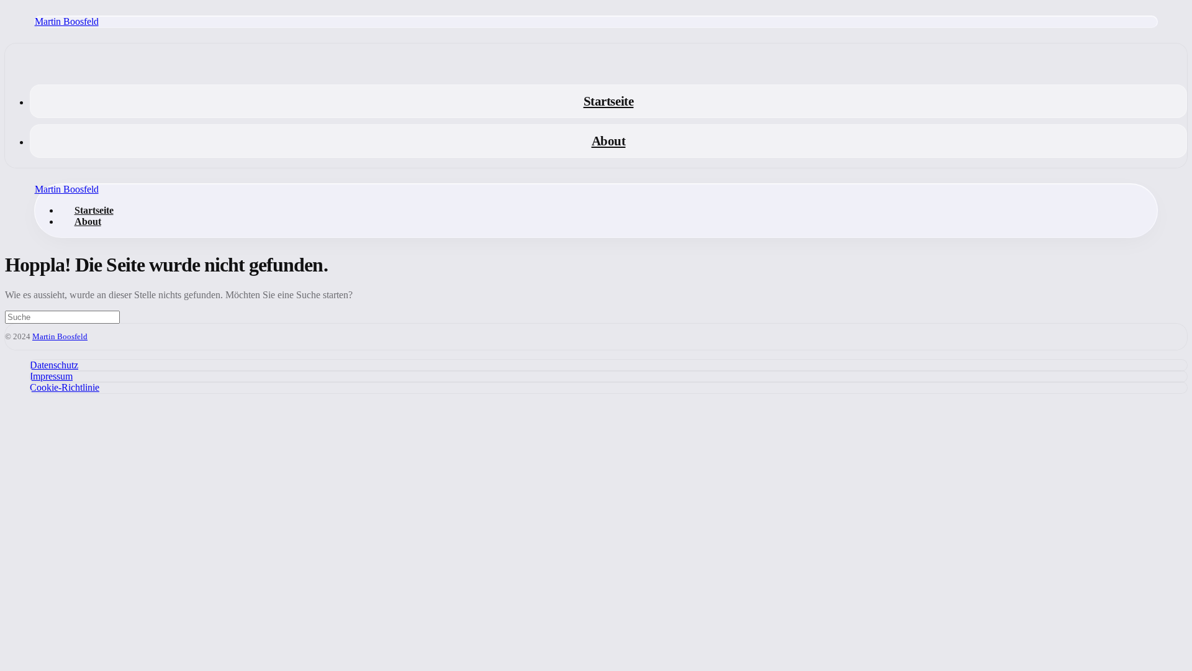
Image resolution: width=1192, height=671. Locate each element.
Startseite (609, 101)
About (609, 141)
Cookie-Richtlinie (64, 387)
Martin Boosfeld (67, 21)
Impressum (51, 376)
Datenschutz (54, 365)
